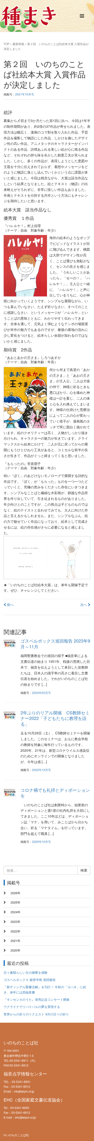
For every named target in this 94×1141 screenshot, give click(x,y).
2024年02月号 (41, 693)
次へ (84, 604)
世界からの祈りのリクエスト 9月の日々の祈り (36, 1014)
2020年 (15, 950)
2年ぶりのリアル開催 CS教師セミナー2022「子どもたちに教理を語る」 (55, 718)
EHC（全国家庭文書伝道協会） (34, 1099)
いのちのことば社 (21, 1042)
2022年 (15, 931)
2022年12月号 (41, 770)
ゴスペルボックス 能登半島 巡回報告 (30, 979)
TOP (6, 44)
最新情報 (18, 44)
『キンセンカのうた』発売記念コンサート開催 (36, 999)
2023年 (15, 921)
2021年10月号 (24, 94)
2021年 (15, 940)
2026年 (15, 893)
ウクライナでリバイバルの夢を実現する (32, 1006)
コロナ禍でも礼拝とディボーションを (55, 793)
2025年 (15, 902)
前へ (10, 604)
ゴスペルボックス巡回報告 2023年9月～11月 (55, 643)
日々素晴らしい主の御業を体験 (25, 972)
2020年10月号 (41, 841)
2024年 (15, 912)
